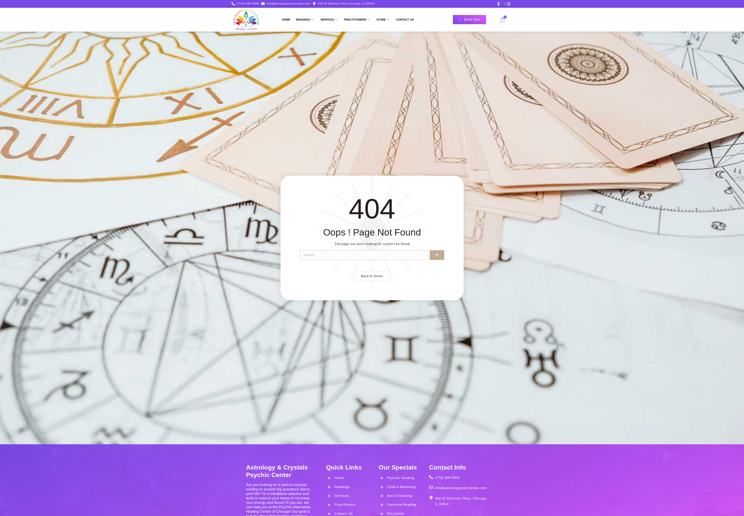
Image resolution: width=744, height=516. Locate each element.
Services (327, 19)
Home (286, 19)
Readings (303, 19)
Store (381, 19)
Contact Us (405, 19)
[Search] (437, 255)
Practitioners (355, 19)
